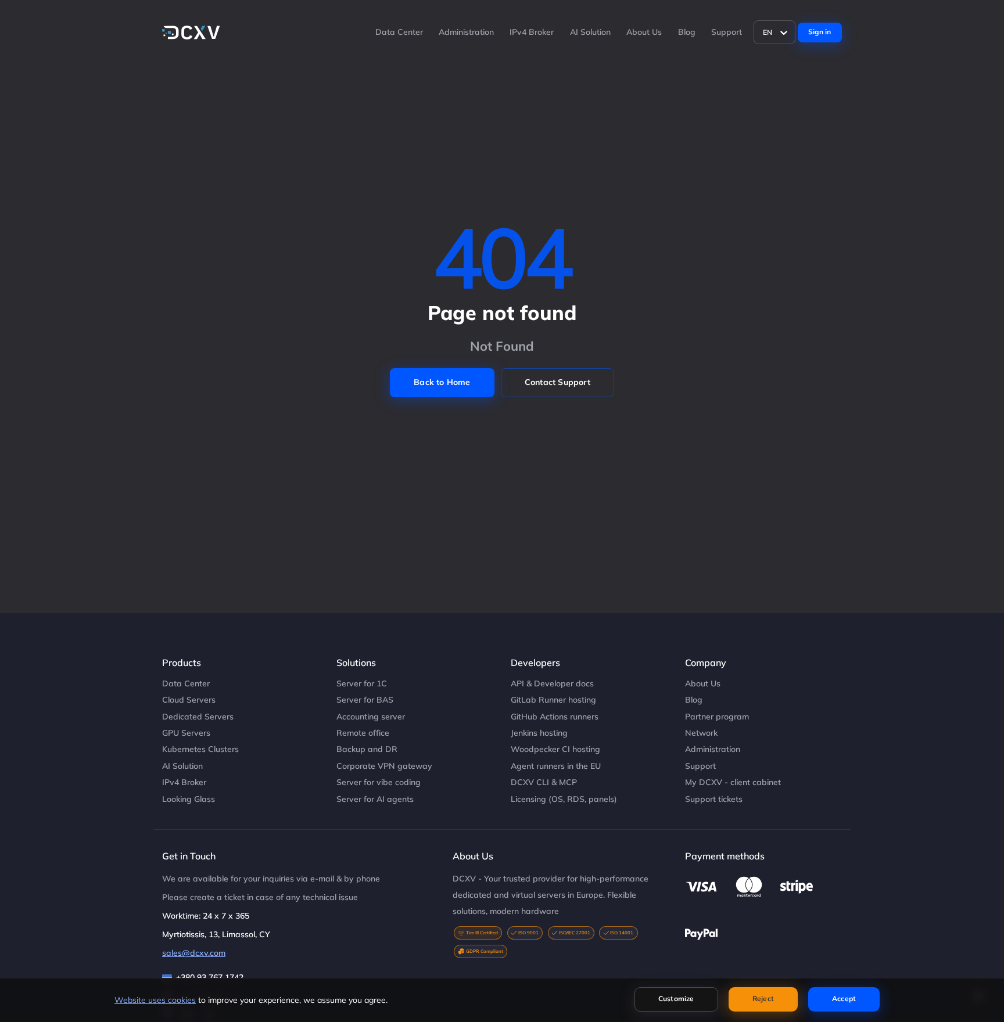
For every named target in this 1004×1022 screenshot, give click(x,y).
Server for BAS (364, 699)
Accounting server (370, 716)
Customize (676, 998)
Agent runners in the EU (556, 766)
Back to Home (442, 382)
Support (726, 32)
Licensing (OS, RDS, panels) (564, 799)
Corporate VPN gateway (384, 766)
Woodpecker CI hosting (555, 749)
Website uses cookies (155, 1000)
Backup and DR (366, 749)
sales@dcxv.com (193, 953)
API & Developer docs (552, 683)
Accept (844, 998)
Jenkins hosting (539, 733)
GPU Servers (186, 733)
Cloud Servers (189, 699)
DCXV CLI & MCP (544, 782)
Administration (466, 32)
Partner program (717, 716)
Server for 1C (361, 683)
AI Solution (590, 32)
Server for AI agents (375, 799)
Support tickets (714, 799)
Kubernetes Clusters (200, 749)
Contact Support (557, 382)
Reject (763, 998)
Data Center (399, 32)
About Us (644, 32)
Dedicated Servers (198, 716)
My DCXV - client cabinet (733, 782)
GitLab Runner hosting (553, 699)
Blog (686, 32)
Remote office (362, 733)
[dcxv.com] (191, 32)
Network (701, 733)
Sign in (819, 31)
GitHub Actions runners (554, 716)
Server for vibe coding (378, 782)
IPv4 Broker (532, 32)
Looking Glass (188, 799)
